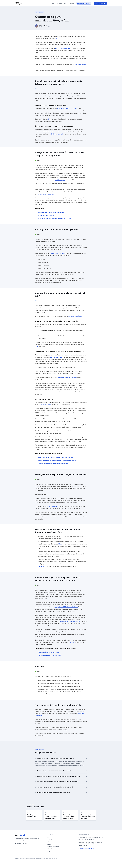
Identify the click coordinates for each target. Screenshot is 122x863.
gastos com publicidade (75, 316)
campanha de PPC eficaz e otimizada (66, 607)
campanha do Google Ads (46, 194)
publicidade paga (60, 180)
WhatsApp (18, 843)
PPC (56, 38)
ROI (72, 515)
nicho (37, 346)
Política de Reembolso (53, 849)
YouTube (24, 843)
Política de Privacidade (53, 846)
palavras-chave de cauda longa (67, 377)
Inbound (60, 544)
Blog (53, 3)
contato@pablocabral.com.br (86, 848)
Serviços (59, 3)
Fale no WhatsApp (100, 3)
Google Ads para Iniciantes (46, 215)
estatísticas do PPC (52, 506)
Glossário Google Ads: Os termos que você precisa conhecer (57, 460)
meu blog (71, 642)
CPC (49, 119)
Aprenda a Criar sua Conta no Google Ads (51, 212)
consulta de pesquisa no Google (67, 109)
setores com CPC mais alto (58, 253)
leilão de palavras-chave (62, 48)
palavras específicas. (56, 357)
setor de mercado (80, 65)
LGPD (48, 851)
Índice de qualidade (57, 134)
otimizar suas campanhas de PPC (70, 621)
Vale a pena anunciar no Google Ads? (49, 655)
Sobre (65, 3)
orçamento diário (45, 405)
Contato (71, 3)
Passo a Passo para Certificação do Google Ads (53, 463)
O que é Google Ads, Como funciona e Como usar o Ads (55, 457)
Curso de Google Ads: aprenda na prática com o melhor (55, 218)
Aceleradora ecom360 (83, 3)
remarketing (41, 566)
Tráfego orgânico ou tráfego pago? (49, 652)
